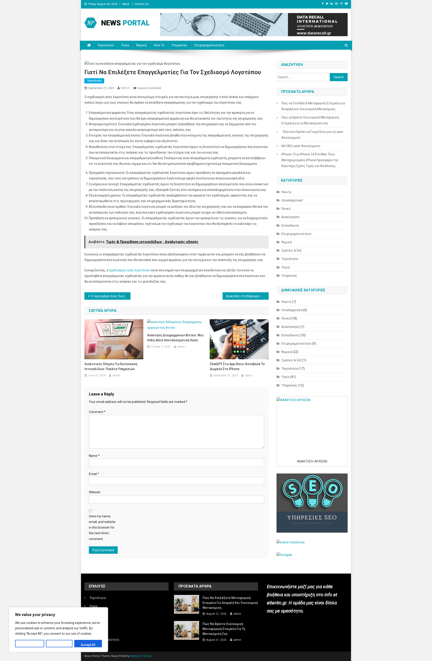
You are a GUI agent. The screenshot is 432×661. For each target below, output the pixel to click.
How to (159, 45)
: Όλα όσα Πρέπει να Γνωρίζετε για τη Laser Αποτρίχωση (312, 134)
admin (125, 88)
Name (94, 456)
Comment (97, 412)
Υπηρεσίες (179, 45)
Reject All (59, 645)
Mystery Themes (140, 656)
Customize (30, 645)
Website (94, 492)
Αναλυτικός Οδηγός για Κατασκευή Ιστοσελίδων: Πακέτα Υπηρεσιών (110, 366)
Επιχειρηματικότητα (209, 45)
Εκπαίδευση (290, 225)
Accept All (88, 645)
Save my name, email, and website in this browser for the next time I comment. (102, 527)
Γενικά (285, 208)
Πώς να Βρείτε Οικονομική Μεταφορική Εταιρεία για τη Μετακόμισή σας (310, 120)
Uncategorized (291, 200)
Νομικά (141, 45)
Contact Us (142, 4)
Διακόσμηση (290, 217)
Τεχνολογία (105, 45)
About (125, 4)
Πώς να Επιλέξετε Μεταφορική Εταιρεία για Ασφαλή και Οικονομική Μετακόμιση (313, 106)
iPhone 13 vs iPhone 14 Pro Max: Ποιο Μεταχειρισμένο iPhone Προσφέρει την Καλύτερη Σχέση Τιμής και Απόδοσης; (309, 160)
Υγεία (125, 45)
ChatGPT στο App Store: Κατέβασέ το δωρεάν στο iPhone (237, 366)
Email (94, 474)
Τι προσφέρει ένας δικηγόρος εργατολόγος (110, 296)
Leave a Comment (149, 88)
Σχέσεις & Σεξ (291, 250)
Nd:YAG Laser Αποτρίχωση (300, 146)
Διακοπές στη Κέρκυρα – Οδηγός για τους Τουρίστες (247, 296)
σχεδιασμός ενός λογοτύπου (130, 270)
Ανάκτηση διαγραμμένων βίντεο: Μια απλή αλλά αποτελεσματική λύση (175, 337)
